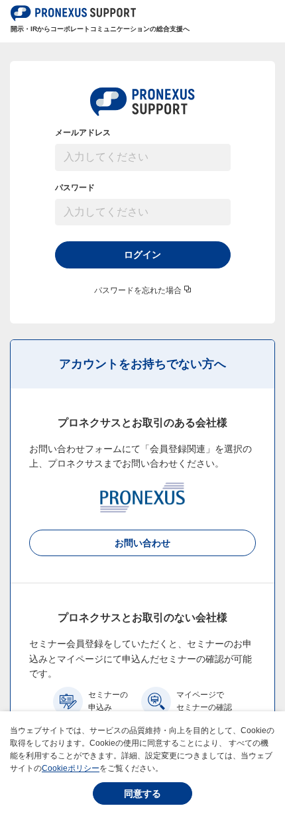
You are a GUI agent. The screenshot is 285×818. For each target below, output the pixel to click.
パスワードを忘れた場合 (138, 290)
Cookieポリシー (70, 768)
